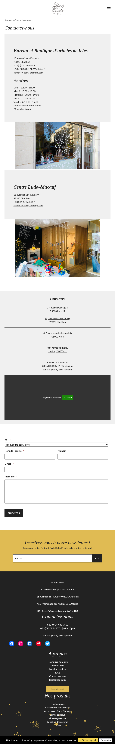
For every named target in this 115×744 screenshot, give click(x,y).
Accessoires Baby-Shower (57, 711)
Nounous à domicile (57, 661)
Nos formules (58, 703)
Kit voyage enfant (58, 718)
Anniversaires (58, 665)
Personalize (106, 740)
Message (10, 476)
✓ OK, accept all (88, 740)
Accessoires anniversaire (57, 707)
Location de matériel (57, 721)
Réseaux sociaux (57, 679)
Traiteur (57, 725)
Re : (7, 439)
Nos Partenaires (57, 669)
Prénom (63, 450)
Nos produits (58, 696)
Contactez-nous (57, 676)
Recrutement (57, 688)
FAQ (57, 672)
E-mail (9, 463)
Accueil (8, 20)
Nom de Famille (14, 450)
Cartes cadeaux (57, 714)
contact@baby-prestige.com (28, 72)
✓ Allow (67, 397)
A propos (57, 653)
